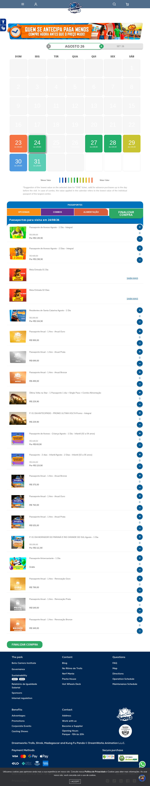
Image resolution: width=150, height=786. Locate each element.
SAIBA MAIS (132, 278)
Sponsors (17, 693)
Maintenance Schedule (124, 684)
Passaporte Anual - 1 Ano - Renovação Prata (50, 599)
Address (66, 715)
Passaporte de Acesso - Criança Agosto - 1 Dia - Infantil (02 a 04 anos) (62, 433)
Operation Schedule (123, 679)
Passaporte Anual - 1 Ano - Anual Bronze (48, 372)
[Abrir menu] (23, 4)
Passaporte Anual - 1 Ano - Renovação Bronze (50, 619)
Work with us (69, 721)
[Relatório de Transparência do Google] (108, 758)
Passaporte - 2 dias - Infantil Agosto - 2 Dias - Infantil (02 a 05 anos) (60, 455)
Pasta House (69, 679)
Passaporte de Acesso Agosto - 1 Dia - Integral (51, 227)
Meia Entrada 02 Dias (39, 290)
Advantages (18, 715)
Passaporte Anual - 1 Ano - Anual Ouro (47, 331)
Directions (118, 673)
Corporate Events (21, 726)
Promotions (18, 721)
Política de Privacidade (95, 772)
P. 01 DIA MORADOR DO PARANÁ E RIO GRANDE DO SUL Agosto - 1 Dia (63, 537)
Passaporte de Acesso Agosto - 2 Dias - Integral (51, 248)
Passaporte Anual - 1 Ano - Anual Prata (47, 352)
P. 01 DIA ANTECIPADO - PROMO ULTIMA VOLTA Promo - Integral (60, 413)
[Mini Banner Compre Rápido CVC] (75, 31)
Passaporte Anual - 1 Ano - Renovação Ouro (49, 578)
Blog (64, 663)
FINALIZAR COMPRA (126, 213)
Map (114, 668)
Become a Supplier (72, 726)
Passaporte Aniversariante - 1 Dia (44, 558)
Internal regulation (22, 698)
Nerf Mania (68, 673)
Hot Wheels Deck (71, 684)
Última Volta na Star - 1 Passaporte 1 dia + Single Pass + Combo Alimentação (65, 393)
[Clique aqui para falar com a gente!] (142, 764)
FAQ (114, 663)
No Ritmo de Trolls (72, 668)
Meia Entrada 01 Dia (38, 269)
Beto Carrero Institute (24, 663)
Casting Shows (20, 731)
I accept (75, 781)
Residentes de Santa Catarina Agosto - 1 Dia (50, 310)
